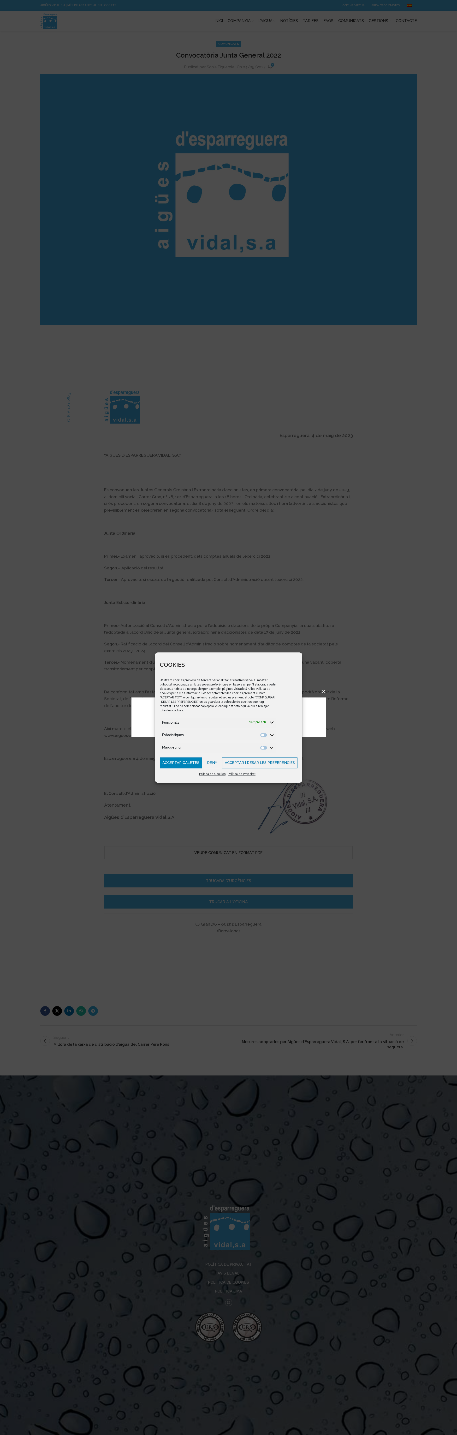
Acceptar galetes (180, 763)
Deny (212, 763)
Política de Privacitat (241, 774)
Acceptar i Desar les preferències (260, 763)
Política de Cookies (212, 774)
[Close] (323, 691)
